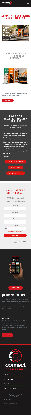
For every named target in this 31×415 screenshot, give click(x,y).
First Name (15, 205)
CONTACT (6, 384)
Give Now (7, 100)
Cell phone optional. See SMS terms (14, 231)
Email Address (15, 219)
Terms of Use (6, 399)
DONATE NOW (15, 167)
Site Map (5, 407)
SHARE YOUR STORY (15, 173)
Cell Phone (15, 225)
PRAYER (5, 375)
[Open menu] (28, 3)
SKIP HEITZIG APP (9, 379)
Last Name (15, 212)
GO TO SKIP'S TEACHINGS (15, 161)
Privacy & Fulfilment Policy (10, 403)
